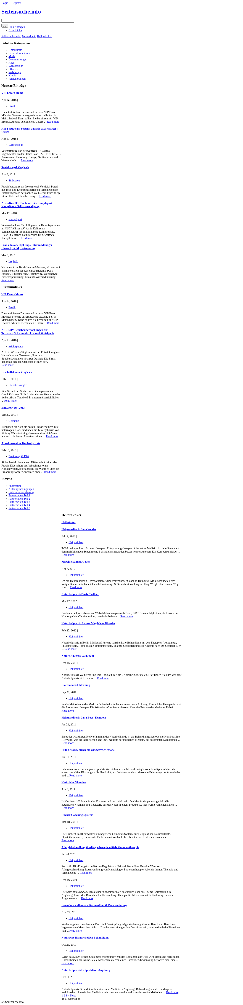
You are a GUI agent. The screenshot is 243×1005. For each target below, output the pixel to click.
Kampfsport (15, 219)
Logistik (13, 261)
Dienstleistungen (18, 59)
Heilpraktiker (44, 36)
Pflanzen (13, 69)
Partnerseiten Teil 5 (19, 508)
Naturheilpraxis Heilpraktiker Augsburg (86, 970)
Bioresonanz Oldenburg (76, 685)
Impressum (15, 485)
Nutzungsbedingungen (21, 489)
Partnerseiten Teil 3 (19, 501)
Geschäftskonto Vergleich (16, 372)
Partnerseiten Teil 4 (19, 504)
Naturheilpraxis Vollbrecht (78, 655)
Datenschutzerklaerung (21, 492)
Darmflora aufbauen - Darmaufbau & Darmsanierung (94, 905)
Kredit (12, 75)
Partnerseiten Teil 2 (19, 498)
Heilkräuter (69, 522)
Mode (12, 56)
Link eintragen (17, 26)
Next (73, 995)
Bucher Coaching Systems (77, 814)
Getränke (14, 420)
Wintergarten (16, 346)
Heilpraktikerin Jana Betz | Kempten (84, 717)
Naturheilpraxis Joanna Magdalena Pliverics (88, 623)
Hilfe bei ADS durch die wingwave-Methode (88, 749)
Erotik (12, 106)
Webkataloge (16, 65)
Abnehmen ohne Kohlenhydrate (20, 443)
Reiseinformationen (19, 53)
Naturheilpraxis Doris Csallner (80, 594)
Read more (53, 121)
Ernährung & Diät (19, 456)
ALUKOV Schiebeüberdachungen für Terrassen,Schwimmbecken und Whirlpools (27, 331)
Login (4, 2)
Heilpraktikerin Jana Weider (79, 529)
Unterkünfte (15, 49)
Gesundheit (29, 36)
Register (16, 2)
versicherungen (17, 78)
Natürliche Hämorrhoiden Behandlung (85, 937)
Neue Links (15, 30)
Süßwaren (14, 180)
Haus (11, 62)
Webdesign (15, 72)
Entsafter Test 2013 (13, 407)
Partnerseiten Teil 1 (19, 495)
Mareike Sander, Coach (76, 561)
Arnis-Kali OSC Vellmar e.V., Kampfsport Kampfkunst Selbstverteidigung (26, 205)
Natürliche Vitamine (74, 782)
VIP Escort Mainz (12, 92)
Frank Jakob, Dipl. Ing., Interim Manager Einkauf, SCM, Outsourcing (26, 246)
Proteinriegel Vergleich (15, 167)
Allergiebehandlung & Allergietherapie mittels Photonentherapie (100, 847)
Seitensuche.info (21, 11)
